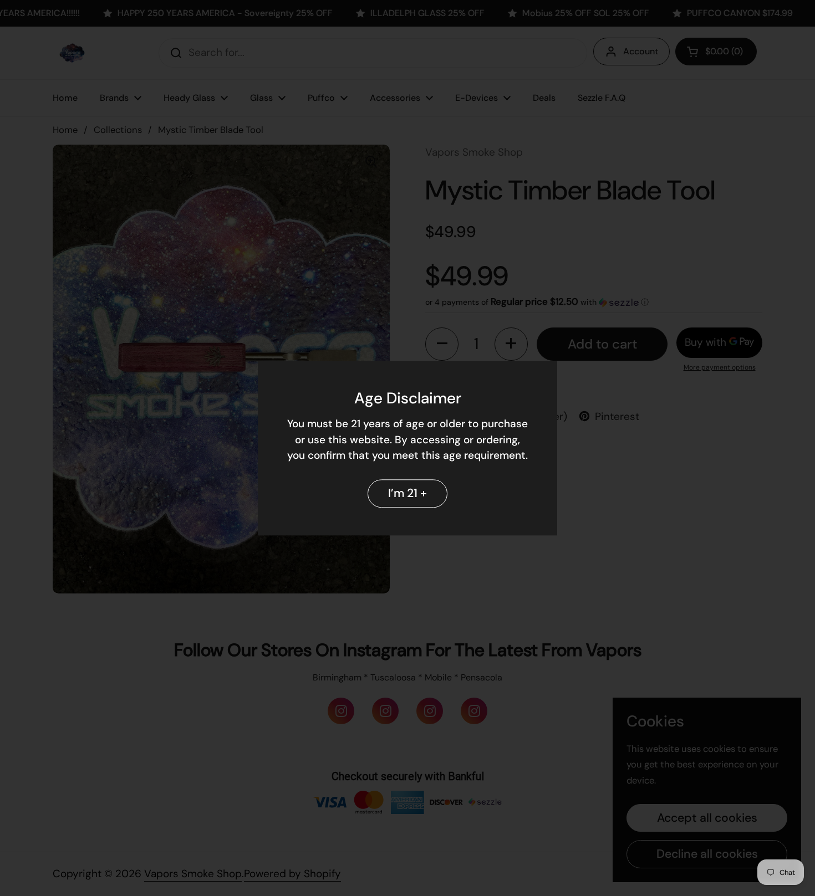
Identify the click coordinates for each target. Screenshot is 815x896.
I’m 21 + (407, 493)
